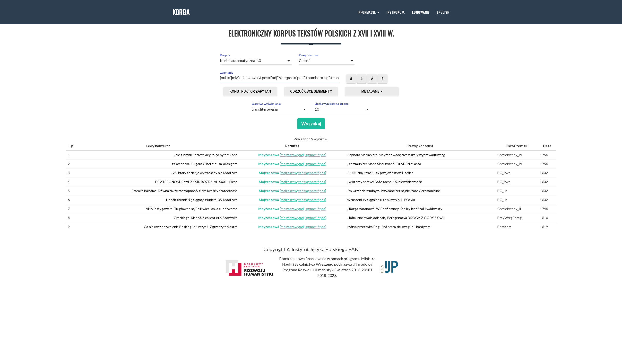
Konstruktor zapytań (250, 91)
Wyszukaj (311, 123)
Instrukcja (396, 12)
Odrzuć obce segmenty (311, 91)
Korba (181, 12)
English (443, 12)
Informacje (367, 12)
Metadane (370, 91)
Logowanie (421, 12)
